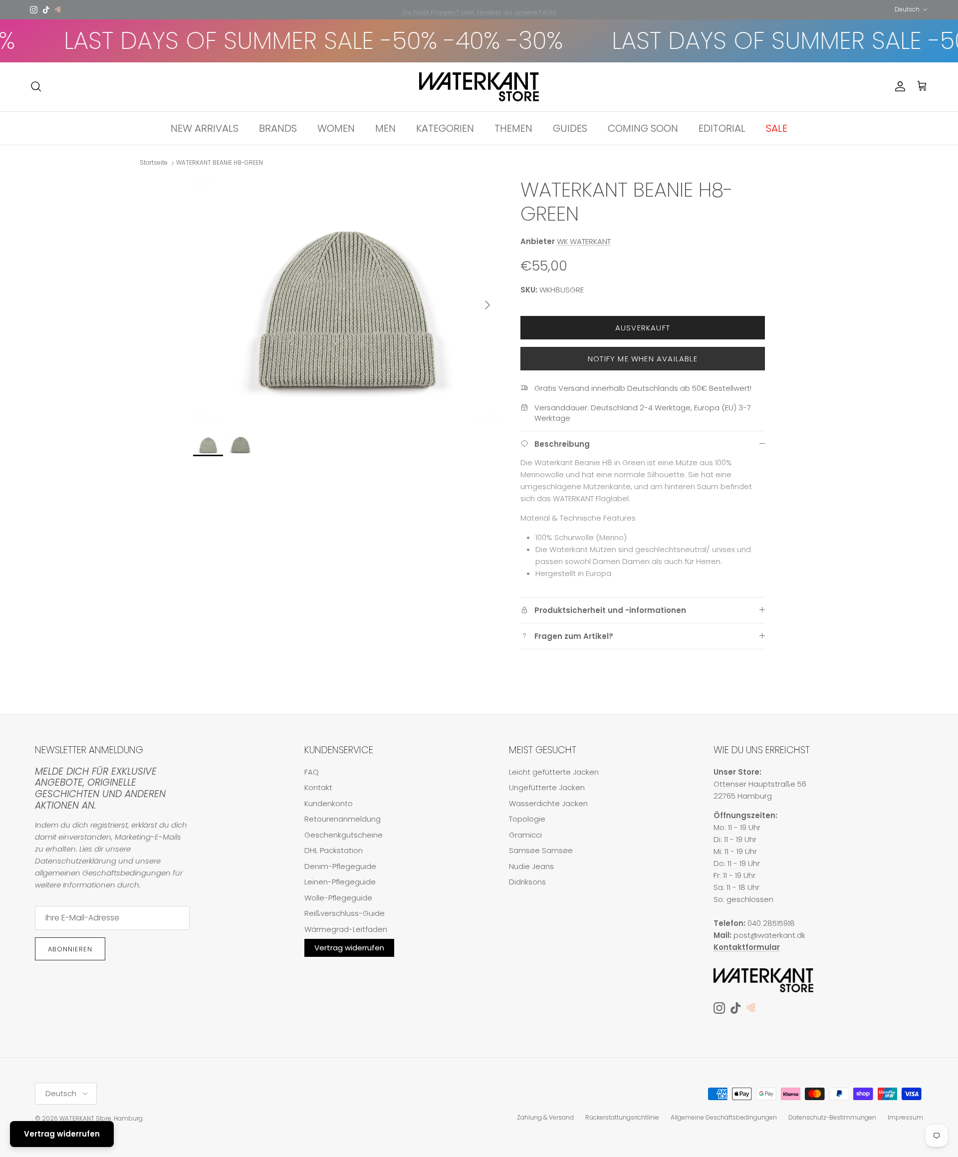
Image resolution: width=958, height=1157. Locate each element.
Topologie (527, 819)
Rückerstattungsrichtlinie (622, 1117)
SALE (776, 128)
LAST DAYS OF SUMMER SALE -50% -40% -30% (269, 40)
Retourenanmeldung (342, 819)
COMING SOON (643, 128)
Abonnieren (70, 949)
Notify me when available (643, 358)
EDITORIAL (722, 128)
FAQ (311, 772)
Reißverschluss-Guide (344, 913)
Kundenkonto (328, 803)
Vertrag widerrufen (349, 947)
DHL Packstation (333, 850)
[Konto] (898, 86)
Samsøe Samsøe (541, 850)
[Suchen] (36, 86)
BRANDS (278, 128)
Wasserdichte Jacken (548, 803)
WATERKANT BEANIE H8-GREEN (219, 163)
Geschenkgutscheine (343, 835)
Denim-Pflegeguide (340, 866)
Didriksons (527, 881)
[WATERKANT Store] (479, 86)
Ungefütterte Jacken (547, 787)
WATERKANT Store (85, 1118)
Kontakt (318, 787)
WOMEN (336, 128)
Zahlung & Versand (545, 1117)
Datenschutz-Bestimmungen (832, 1117)
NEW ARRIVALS (205, 128)
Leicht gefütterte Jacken (554, 772)
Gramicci (525, 835)
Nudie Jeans (531, 866)
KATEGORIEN (445, 128)
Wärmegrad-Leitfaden (345, 929)
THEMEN (513, 128)
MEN (385, 128)
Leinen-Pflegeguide (340, 881)
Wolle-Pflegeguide (338, 897)
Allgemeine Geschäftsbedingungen (724, 1117)
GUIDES (570, 128)
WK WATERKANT (584, 241)
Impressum (905, 1117)
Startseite (154, 163)
